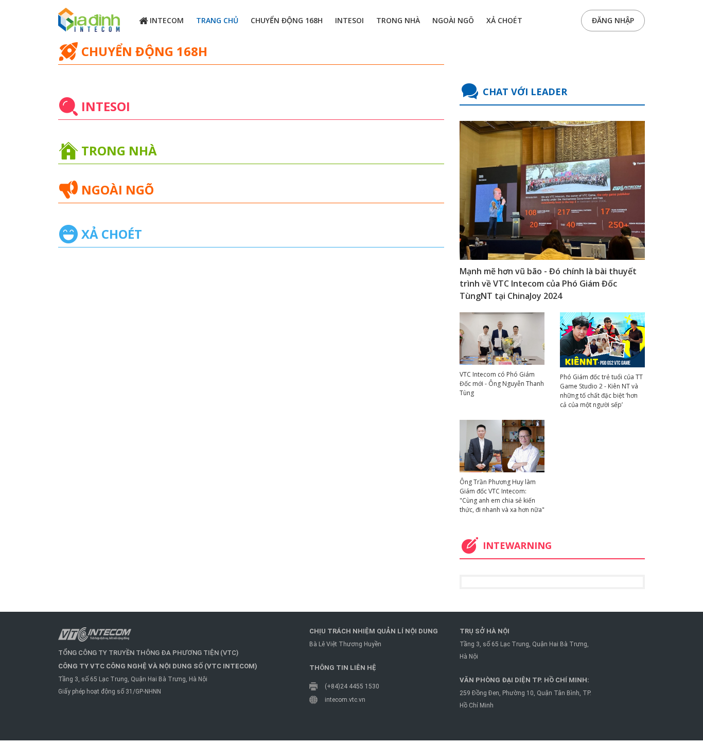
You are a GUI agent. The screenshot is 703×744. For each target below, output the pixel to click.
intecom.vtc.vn (345, 699)
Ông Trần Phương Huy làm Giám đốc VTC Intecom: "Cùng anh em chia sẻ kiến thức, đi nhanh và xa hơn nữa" (502, 495)
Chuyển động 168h (287, 20)
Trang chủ (217, 20)
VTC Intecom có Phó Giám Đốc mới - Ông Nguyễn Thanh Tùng (502, 383)
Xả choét (504, 20)
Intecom (166, 20)
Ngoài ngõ (453, 20)
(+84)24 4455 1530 (352, 686)
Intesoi (349, 20)
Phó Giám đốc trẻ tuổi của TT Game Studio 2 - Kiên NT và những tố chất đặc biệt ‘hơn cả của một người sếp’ (601, 391)
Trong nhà (398, 20)
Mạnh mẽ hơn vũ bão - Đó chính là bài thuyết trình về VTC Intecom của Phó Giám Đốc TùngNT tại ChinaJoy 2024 (548, 283)
